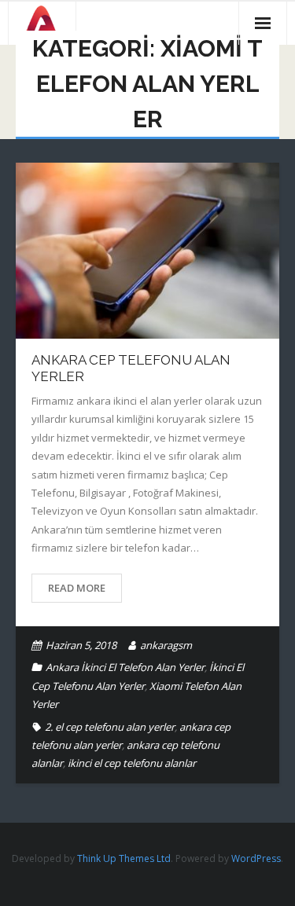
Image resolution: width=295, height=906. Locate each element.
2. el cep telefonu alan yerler (110, 727)
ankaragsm (166, 645)
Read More (76, 588)
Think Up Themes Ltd (124, 858)
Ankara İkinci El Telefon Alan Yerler (125, 667)
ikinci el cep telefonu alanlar (132, 763)
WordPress (256, 858)
